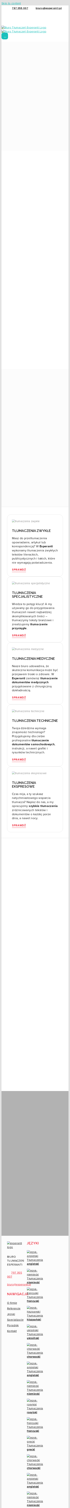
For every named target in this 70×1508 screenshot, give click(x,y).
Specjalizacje (15, 1319)
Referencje (14, 1308)
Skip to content (11, 3)
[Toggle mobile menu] (4, 36)
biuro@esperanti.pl (49, 8)
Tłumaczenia (35, 1262)
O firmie (12, 1303)
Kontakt (12, 1331)
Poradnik (13, 1325)
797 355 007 (20, 8)
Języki (11, 1314)
